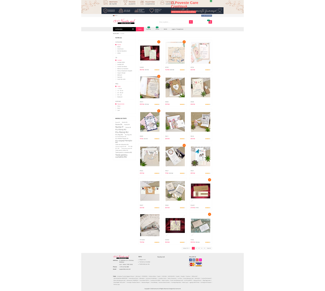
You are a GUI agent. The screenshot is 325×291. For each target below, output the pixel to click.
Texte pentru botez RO (126, 148)
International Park (133, 278)
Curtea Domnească (206, 278)
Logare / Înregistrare (177, 29)
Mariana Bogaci (145, 282)
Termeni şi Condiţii (144, 262)
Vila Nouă (138, 276)
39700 (167, 67)
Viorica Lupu (116, 284)
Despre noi (142, 259)
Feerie (158, 276)
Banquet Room (197, 280)
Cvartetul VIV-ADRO (155, 280)
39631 (192, 171)
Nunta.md (116, 33)
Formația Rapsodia (176, 282)
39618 (192, 136)
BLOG (165, 29)
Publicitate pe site (144, 264)
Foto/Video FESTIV (144, 280)
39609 (141, 136)
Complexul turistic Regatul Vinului (125, 276)
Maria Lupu (185, 282)
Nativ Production (172, 278)
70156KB (142, 240)
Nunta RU (124, 122)
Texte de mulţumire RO (122, 144)
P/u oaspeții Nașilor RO (120, 136)
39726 (192, 67)
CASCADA (164, 276)
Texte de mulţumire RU (120, 146)
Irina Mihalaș (154, 282)
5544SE (193, 205)
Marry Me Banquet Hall (119, 280)
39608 (192, 102)
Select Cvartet (165, 280)
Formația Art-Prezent (206, 282)
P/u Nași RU (128, 134)
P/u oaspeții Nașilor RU (121, 138)
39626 (141, 171)
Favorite (148, 28)
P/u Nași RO (119, 134)
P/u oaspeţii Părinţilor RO (123, 141)
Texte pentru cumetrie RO (123, 152)
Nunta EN (118, 124)
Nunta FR (127, 124)
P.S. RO (130, 146)
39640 (167, 205)
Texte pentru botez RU (121, 150)
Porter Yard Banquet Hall (176, 280)
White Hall (194, 276)
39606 (167, 102)
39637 (141, 205)
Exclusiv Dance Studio (164, 282)
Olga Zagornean (207, 280)
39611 (167, 136)
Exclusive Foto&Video (151, 278)
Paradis (183, 276)
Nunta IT (119, 127)
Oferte (157, 28)
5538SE (142, 67)
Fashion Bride (152, 276)
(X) (121, 38)
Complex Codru (162, 278)
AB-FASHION (171, 276)
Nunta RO (117, 122)
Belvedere (141, 278)
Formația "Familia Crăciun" (133, 282)
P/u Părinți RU (121, 132)
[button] (115, 15)
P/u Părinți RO (120, 129)
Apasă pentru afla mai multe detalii (183, 12)
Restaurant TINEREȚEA (132, 280)
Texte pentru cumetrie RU (121, 156)
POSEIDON (144, 276)
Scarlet (177, 276)
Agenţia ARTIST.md (194, 282)
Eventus (188, 276)
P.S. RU (117, 148)
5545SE (167, 240)
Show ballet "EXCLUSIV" (119, 282)
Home (140, 29)
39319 (141, 102)
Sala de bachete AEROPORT (120, 278)
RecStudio (197, 278)
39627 (167, 171)
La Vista (180, 278)
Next (208, 248)
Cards (122, 33)
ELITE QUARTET (188, 280)
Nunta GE (128, 127)
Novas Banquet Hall (188, 278)
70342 (192, 240)
